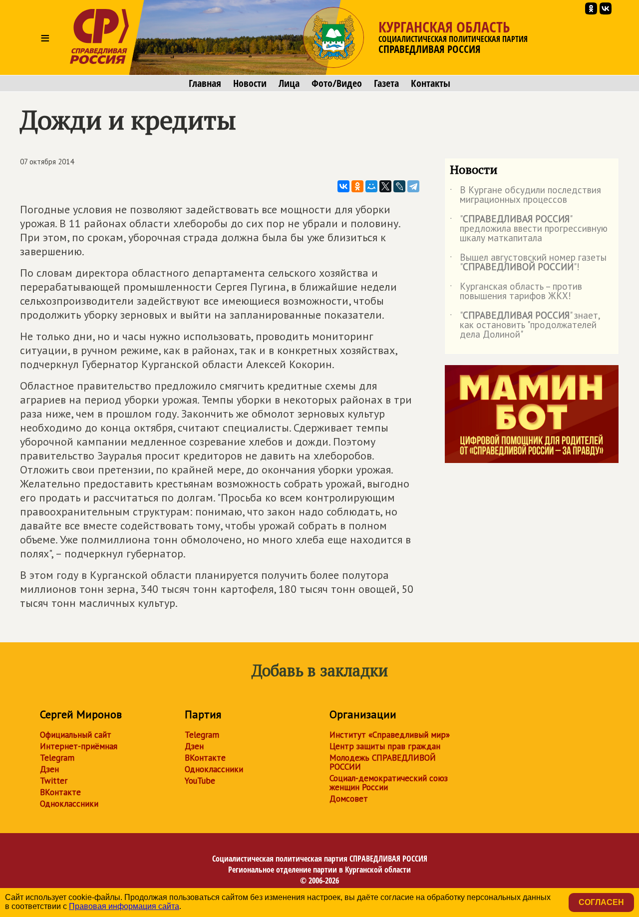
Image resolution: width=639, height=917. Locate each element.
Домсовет (348, 798)
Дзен (49, 769)
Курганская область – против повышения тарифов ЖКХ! (516, 292)
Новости (250, 83)
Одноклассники (69, 803)
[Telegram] (413, 186)
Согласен (601, 902)
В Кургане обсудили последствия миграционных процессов (525, 195)
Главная (205, 83)
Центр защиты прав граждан (384, 746)
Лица (289, 83)
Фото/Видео (337, 83)
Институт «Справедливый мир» (389, 734)
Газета (386, 83)
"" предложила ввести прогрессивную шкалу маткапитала (529, 229)
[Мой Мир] (371, 186)
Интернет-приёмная (78, 746)
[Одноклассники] (357, 186)
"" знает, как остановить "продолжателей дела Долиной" (525, 325)
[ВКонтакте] (343, 186)
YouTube (200, 780)
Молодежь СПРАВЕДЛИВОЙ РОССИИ (382, 762)
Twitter (53, 780)
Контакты (430, 83)
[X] (385, 186)
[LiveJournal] (399, 186)
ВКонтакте (60, 792)
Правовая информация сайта (124, 906)
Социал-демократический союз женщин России (388, 783)
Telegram (57, 757)
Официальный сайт (75, 734)
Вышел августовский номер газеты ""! (528, 263)
